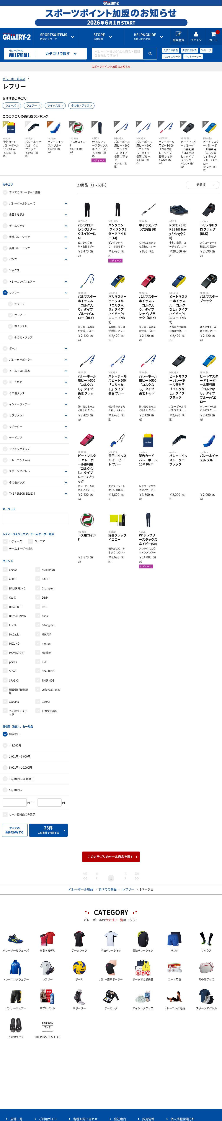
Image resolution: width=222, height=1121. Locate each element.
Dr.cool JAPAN (17, 616)
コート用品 (15, 382)
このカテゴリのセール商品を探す (110, 856)
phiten (13, 662)
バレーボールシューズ (22, 203)
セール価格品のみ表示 (22, 814)
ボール (13, 348)
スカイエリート (171, 56)
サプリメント (17, 415)
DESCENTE (15, 607)
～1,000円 (15, 745)
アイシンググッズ (19, 449)
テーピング (15, 437)
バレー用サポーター (21, 359)
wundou (14, 702)
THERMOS (48, 680)
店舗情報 (99, 36)
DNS (44, 607)
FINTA (12, 625)
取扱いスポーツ (53, 36)
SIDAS (12, 671)
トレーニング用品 (19, 460)
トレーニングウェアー (22, 281)
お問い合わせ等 (145, 36)
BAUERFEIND (17, 588)
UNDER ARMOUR (18, 691)
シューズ (10, 105)
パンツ (13, 259)
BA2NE (46, 579)
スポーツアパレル (19, 471)
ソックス (14, 270)
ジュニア (39, 541)
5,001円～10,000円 (20, 767)
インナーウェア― (19, 404)
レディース (15, 541)
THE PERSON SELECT (22, 493)
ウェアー (31, 105)
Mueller (46, 652)
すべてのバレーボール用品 (24, 192)
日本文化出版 (49, 711)
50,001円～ (16, 790)
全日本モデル (17, 214)
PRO (44, 662)
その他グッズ (17, 393)
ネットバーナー (193, 56)
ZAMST (46, 702)
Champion (48, 588)
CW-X (12, 597)
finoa (45, 616)
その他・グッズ (80, 105)
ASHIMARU (48, 570)
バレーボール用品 (14, 79)
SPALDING (48, 671)
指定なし (14, 734)
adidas (13, 570)
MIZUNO (14, 643)
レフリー (14, 292)
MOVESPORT (17, 652)
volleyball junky (51, 689)
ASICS (12, 579)
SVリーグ (206, 50)
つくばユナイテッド (18, 712)
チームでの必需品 (19, 371)
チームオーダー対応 (21, 548)
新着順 (201, 184)
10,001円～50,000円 (21, 779)
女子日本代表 (170, 50)
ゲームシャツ (17, 226)
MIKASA (46, 634)
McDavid (14, 634)
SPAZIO (13, 680)
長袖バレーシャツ (19, 248)
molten (46, 643)
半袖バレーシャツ (19, 237)
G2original (48, 625)
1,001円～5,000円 (19, 756)
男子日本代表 (189, 50)
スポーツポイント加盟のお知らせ (111, 66)
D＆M (45, 597)
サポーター (15, 426)
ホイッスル (53, 105)
